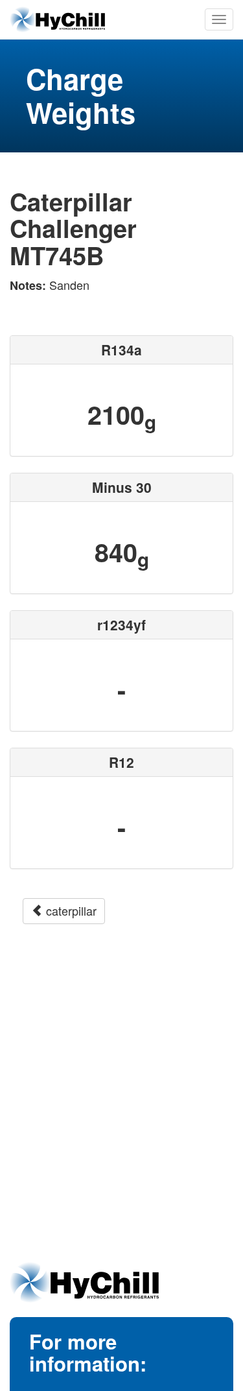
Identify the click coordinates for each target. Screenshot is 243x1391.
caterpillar (70, 910)
